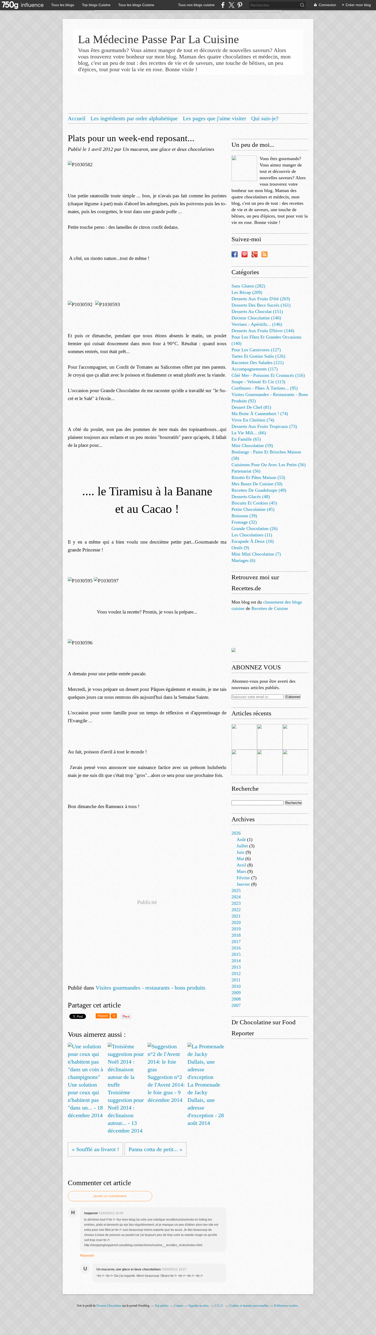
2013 (236, 967)
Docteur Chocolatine (108, 1305)
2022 (236, 909)
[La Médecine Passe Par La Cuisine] (244, 168)
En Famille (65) (246, 439)
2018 (236, 935)
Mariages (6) (243, 560)
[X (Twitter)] (231, 5)
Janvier (243, 884)
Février (243, 877)
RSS (264, 254)
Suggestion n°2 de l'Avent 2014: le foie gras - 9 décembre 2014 (166, 1088)
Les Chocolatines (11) (251, 534)
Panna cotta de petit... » (155, 1149)
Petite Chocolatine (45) (252, 509)
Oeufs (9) (240, 547)
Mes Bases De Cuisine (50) (256, 483)
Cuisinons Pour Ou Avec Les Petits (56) (268, 464)
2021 (236, 916)
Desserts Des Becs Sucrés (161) (261, 305)
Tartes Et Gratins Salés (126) (258, 356)
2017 (236, 941)
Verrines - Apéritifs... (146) (256, 324)
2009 (236, 992)
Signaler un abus (199, 1305)
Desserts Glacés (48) (250, 496)
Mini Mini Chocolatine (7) (256, 554)
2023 (236, 903)
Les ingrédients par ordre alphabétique (134, 118)
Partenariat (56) (245, 471)
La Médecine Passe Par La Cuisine (158, 39)
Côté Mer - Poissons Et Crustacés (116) (268, 375)
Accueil (76, 118)
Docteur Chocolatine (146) (256, 317)
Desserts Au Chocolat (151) (257, 311)
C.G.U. (219, 1305)
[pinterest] (240, 5)
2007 (236, 1005)
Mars (241, 871)
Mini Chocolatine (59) (252, 445)
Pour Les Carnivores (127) (256, 349)
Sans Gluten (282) (248, 285)
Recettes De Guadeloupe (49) (258, 490)
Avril (241, 865)
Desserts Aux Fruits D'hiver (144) (262, 330)
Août (241, 839)
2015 (236, 954)
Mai (240, 858)
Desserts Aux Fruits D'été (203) (260, 298)
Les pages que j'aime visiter (214, 118)
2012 (236, 973)
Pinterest (244, 254)
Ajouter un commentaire (110, 1196)
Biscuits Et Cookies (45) (254, 503)
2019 (236, 928)
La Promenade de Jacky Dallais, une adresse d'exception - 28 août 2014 (205, 1103)
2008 (236, 999)
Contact (178, 1305)
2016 (236, 948)
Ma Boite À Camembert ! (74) (259, 413)
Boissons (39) (244, 515)
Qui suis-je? (265, 118)
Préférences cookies (286, 1305)
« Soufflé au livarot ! (95, 1149)
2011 (235, 979)
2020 (236, 922)
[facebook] (223, 5)
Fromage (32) (244, 522)
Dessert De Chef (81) (251, 407)
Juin (240, 852)
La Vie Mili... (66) (248, 432)
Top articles (162, 1305)
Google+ (254, 254)
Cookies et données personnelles (249, 1305)
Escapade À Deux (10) (252, 541)
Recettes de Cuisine (269, 608)
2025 (236, 890)
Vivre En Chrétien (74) (252, 420)
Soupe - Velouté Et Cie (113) (258, 381)
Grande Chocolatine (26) (254, 528)
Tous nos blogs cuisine (196, 5)
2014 (236, 960)
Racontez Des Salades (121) (257, 362)
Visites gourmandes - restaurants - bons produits (150, 987)
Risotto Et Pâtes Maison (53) (258, 477)
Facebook (234, 254)
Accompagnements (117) (254, 368)
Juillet (242, 845)
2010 (236, 986)
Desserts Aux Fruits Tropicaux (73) (264, 426)
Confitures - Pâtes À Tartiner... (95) (264, 388)
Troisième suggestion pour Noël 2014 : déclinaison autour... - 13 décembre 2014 (126, 1111)
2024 (236, 896)
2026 (236, 833)
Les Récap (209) (246, 292)
